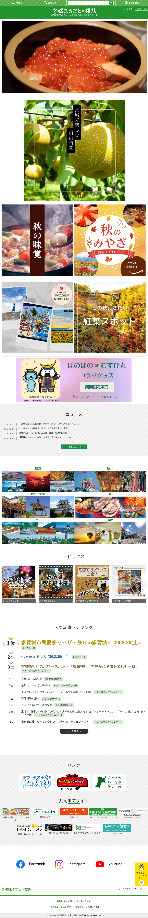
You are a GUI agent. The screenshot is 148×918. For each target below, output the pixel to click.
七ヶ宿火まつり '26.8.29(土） (45, 656)
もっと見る (73, 731)
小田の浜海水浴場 (31, 678)
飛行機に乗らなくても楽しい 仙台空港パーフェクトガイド (56, 721)
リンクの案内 (124, 889)
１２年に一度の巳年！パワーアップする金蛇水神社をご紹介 (56, 691)
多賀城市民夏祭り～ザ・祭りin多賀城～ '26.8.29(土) (80, 642)
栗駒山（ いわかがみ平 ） (36, 685)
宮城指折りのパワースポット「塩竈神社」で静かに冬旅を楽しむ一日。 (80, 666)
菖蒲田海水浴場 (30, 698)
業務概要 (54, 907)
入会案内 (67, 907)
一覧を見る (72, 447)
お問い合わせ (94, 907)
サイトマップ (140, 889)
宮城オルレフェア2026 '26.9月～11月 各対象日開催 (43, 433)
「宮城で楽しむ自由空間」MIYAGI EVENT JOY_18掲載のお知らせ (49, 424)
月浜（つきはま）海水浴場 (36, 705)
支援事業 (79, 907)
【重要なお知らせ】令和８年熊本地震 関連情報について (45, 437)
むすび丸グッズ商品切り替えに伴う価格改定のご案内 (43, 428)
